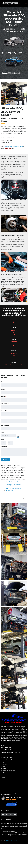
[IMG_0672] (14, 671)
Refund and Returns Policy (9, 770)
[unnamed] (14, 645)
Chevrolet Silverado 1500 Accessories (15, 482)
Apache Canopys (7, 762)
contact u (7, 148)
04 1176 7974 (14, 341)
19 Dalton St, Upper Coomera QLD (14, 365)
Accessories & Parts (7, 757)
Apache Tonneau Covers (8, 759)
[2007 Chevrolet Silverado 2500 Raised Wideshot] (14, 567)
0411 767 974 (8, 142)
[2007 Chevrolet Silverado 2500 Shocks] (14, 516)
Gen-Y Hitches (9, 490)
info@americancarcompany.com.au (14, 146)
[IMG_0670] (14, 696)
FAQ (4, 772)
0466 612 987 (10, 144)
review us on (10, 804)
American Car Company (14, 797)
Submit (5, 459)
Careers (5, 768)
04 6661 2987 (14, 353)
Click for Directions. (6, 794)
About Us (5, 764)
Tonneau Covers (10, 493)
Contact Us (5, 766)
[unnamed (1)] (14, 542)
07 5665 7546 (8, 140)
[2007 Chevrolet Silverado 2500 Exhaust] (14, 619)
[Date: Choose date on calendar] (18, 436)
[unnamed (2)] (14, 593)
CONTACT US (4, 745)
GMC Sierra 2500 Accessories (13, 488)
